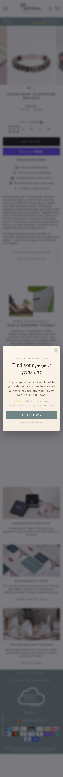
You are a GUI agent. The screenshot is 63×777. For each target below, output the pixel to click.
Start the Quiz (31, 414)
